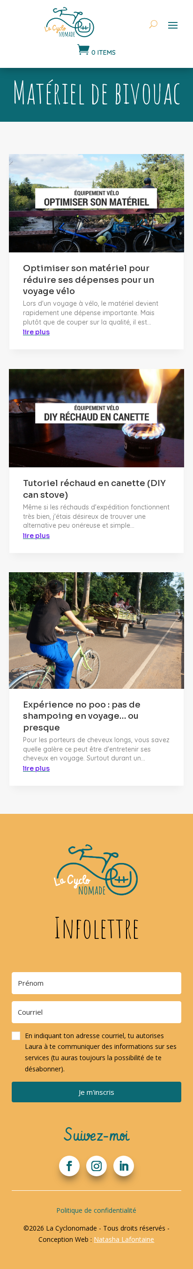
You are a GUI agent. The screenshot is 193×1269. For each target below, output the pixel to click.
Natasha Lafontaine (124, 1239)
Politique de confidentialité (96, 1210)
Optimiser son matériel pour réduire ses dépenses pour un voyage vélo (88, 279)
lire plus (36, 332)
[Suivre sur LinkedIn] (123, 1166)
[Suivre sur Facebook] (69, 1166)
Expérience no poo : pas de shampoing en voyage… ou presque (82, 716)
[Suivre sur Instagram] (96, 1166)
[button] (97, 1052)
